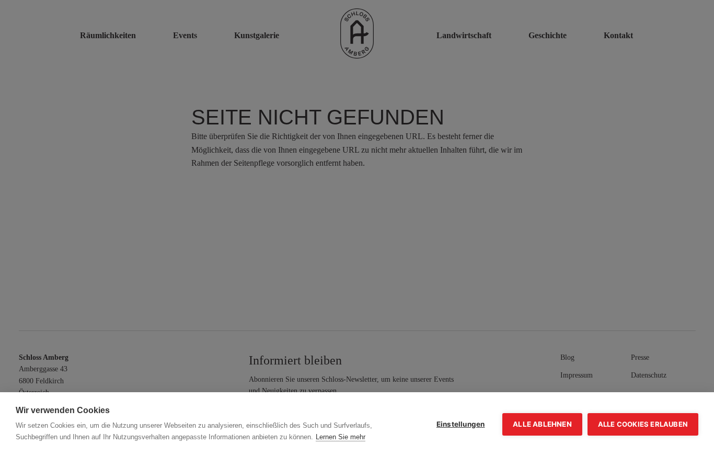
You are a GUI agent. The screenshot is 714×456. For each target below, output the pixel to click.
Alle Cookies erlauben (643, 424)
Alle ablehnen (542, 424)
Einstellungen (460, 424)
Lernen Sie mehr (340, 437)
